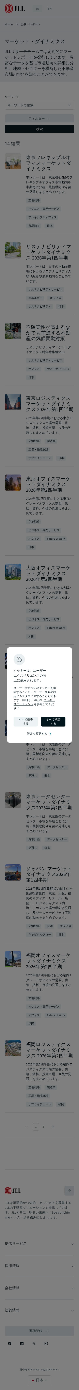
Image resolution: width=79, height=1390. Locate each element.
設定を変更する (39, 733)
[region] (39, 695)
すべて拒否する (26, 722)
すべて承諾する (53, 722)
